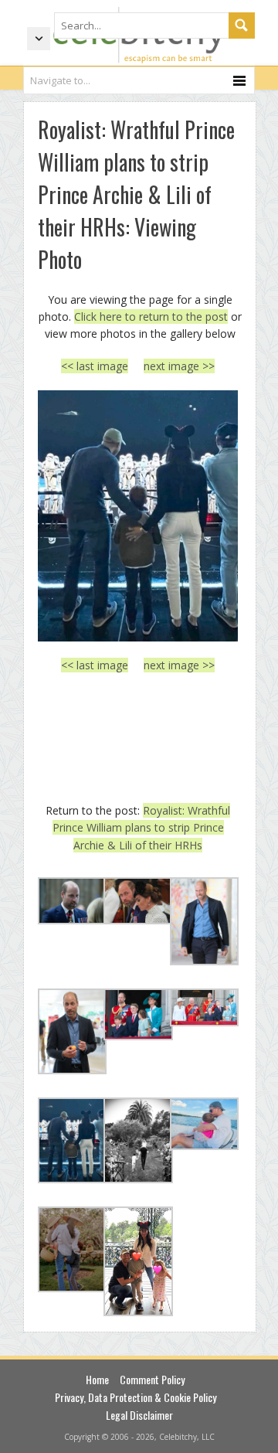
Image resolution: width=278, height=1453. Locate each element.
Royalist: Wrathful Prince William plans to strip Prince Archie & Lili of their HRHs (142, 827)
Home (97, 1379)
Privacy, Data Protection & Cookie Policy (135, 1397)
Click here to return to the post (151, 316)
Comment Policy (152, 1379)
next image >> (179, 366)
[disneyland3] (138, 515)
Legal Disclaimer (139, 1415)
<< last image (94, 366)
